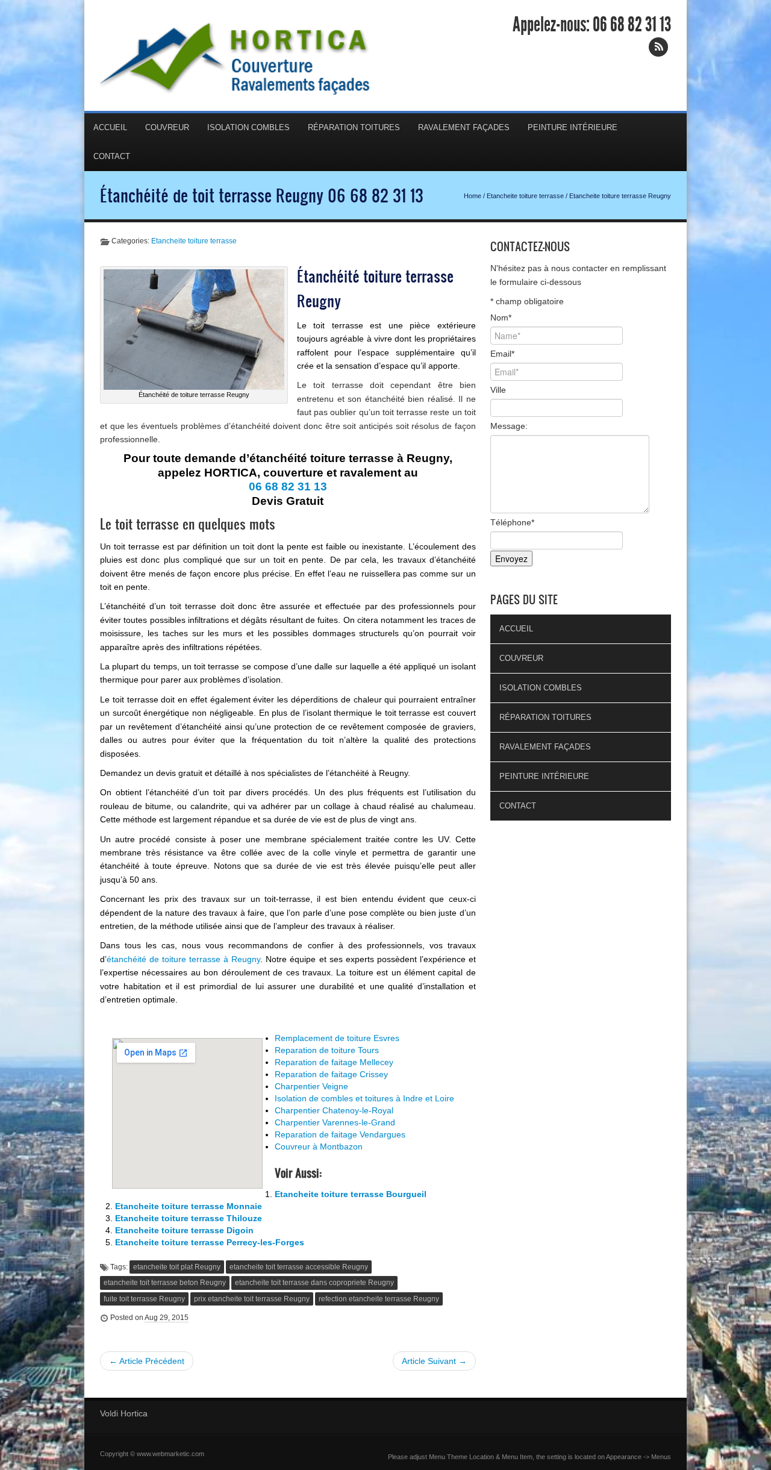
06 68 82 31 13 (632, 25)
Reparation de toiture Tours (327, 1050)
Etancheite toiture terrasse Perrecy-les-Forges (209, 1242)
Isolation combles (248, 127)
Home (472, 195)
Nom (500, 317)
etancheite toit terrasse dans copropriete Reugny (314, 1282)
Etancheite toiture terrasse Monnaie (188, 1206)
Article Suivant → (434, 1361)
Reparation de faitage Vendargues (340, 1134)
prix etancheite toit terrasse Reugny (252, 1299)
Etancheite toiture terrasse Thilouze (188, 1218)
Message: (509, 426)
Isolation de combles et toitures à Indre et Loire (364, 1098)
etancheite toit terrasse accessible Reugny (298, 1267)
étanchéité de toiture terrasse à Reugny (183, 959)
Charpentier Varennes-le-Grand (335, 1122)
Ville (498, 390)
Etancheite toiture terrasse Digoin (184, 1230)
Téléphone (512, 522)
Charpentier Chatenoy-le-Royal (334, 1110)
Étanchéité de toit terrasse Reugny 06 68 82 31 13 (261, 195)
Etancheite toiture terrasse (525, 195)
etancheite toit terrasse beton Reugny (165, 1282)
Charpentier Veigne (311, 1086)
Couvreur (167, 127)
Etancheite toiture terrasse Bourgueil (350, 1194)
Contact (111, 156)
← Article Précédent (146, 1361)
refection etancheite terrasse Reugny (379, 1299)
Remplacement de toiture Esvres (337, 1038)
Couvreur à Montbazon (319, 1146)
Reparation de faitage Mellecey (334, 1062)
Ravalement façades (464, 127)
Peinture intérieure (572, 127)
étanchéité (250, 426)
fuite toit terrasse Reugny (144, 1299)
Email (502, 353)
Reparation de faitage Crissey (331, 1074)
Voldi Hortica (124, 1413)
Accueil (110, 127)
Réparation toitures (354, 127)
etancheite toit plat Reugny (176, 1267)
